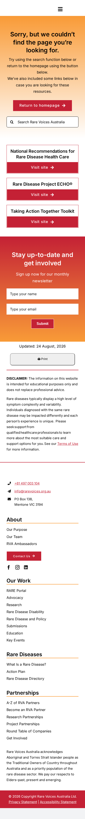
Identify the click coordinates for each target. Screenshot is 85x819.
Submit (42, 324)
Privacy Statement (23, 802)
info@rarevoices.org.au (32, 491)
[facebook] (9, 567)
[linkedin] (26, 567)
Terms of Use (67, 444)
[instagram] (17, 567)
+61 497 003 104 (27, 483)
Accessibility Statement (58, 802)
